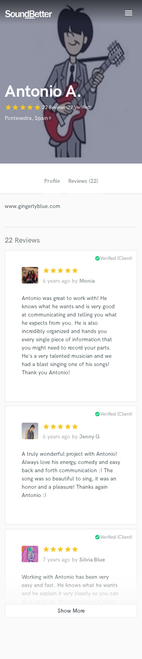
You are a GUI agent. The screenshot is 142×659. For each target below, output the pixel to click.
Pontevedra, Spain (26, 118)
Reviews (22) (83, 181)
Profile (52, 181)
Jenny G (89, 436)
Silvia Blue (92, 559)
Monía (87, 281)
